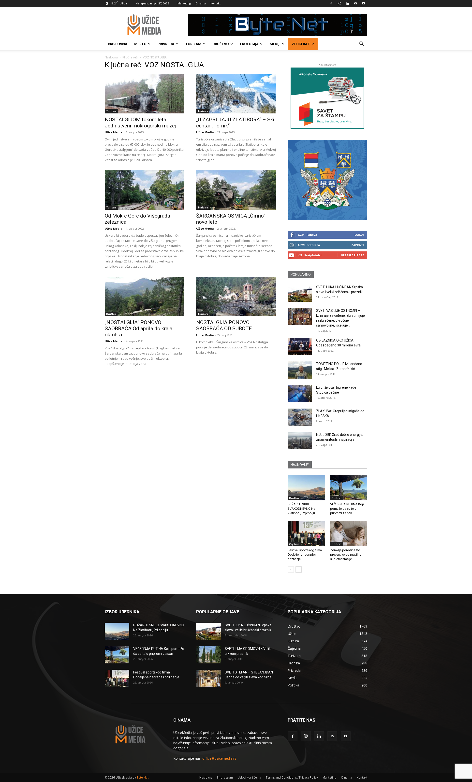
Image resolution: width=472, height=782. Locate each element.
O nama (200, 3)
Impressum (225, 777)
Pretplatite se (352, 255)
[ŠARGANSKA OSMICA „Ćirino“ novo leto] (236, 190)
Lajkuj (359, 234)
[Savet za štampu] (327, 98)
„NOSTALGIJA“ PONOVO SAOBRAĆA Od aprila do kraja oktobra (138, 328)
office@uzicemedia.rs (219, 758)
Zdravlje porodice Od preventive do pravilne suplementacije (345, 554)
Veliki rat (301, 43)
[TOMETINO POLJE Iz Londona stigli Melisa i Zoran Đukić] (300, 370)
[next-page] (298, 569)
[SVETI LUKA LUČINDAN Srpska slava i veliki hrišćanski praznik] (300, 293)
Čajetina (294, 544)
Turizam (193, 43)
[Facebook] (331, 3)
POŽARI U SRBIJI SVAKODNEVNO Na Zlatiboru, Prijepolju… (302, 508)
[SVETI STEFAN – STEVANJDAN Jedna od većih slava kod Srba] (208, 678)
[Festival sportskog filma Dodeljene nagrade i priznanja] (306, 533)
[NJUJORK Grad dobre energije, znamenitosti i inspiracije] (300, 440)
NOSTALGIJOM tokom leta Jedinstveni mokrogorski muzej (140, 123)
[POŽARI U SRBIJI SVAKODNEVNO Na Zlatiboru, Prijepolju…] (306, 487)
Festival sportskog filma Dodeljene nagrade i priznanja (305, 554)
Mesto (140, 43)
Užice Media (113, 132)
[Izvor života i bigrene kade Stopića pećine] (300, 393)
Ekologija (249, 43)
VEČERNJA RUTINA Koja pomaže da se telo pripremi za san (347, 508)
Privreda (166, 43)
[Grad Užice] (327, 180)
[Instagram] (339, 3)
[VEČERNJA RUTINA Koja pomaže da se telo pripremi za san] (349, 487)
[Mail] (355, 3)
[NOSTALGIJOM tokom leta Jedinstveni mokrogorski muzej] (144, 93)
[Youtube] (363, 3)
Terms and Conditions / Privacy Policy (292, 777)
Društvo (220, 43)
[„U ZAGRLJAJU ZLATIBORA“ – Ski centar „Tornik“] (236, 93)
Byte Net (142, 777)
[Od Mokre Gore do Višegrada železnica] (144, 190)
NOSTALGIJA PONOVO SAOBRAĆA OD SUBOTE (224, 325)
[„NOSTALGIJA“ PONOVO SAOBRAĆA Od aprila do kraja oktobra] (144, 296)
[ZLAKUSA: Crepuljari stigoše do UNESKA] (300, 417)
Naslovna (117, 43)
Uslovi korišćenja (249, 777)
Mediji (275, 43)
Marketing (184, 3)
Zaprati (357, 245)
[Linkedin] (347, 3)
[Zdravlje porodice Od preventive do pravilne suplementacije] (349, 533)
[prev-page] (291, 569)
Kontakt (215, 3)
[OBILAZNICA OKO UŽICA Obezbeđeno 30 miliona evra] (300, 346)
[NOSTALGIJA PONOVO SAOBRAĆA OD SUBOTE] (236, 296)
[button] (361, 44)
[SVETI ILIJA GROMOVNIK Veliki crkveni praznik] (208, 654)
